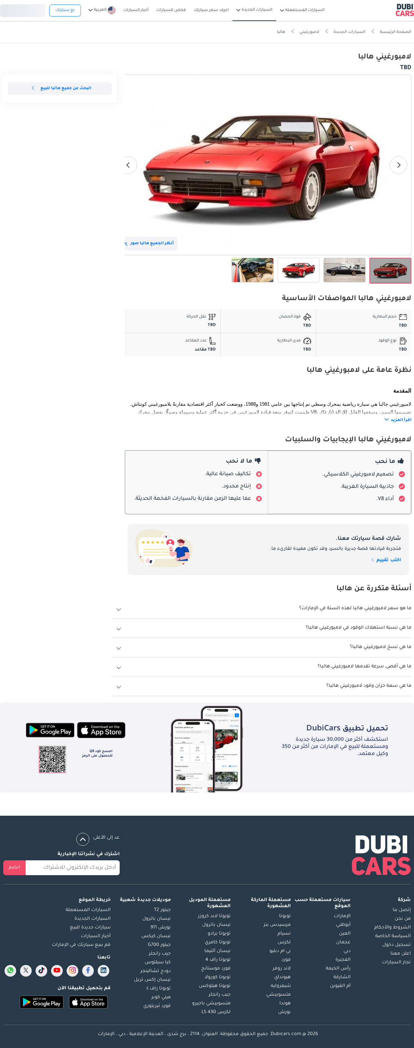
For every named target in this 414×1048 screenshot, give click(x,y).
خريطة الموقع (95, 900)
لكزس (284, 942)
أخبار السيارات (96, 936)
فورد (286, 960)
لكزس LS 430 (216, 1012)
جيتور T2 (162, 910)
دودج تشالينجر (155, 971)
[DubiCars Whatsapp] (10, 971)
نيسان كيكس (156, 936)
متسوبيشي (278, 995)
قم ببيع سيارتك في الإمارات (81, 945)
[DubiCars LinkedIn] (103, 971)
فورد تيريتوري (157, 1006)
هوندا (285, 1003)
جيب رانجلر (220, 995)
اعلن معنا (400, 954)
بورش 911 (160, 927)
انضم (14, 867)
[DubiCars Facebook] (88, 971)
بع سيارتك (65, 10)
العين (345, 934)
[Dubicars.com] (381, 856)
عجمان (343, 942)
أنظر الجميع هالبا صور (152, 243)
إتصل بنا (402, 910)
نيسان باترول (216, 925)
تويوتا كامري (218, 942)
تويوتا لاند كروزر (214, 916)
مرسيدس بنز (277, 925)
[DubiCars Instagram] (72, 971)
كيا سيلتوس (158, 962)
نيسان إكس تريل (152, 980)
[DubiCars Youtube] (57, 971)
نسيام (284, 934)
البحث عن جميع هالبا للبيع (65, 88)
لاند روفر (282, 968)
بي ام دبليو (280, 951)
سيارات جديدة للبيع (90, 927)
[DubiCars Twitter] (26, 971)
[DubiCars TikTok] (41, 971)
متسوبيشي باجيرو (211, 1003)
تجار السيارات (396, 962)
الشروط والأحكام (392, 927)
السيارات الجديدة (92, 919)
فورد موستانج (216, 968)
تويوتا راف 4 (218, 960)
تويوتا (285, 916)
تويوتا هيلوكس (215, 986)
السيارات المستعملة (88, 910)
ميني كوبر (161, 997)
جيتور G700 (159, 945)
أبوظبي (343, 925)
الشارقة (342, 977)
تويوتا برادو (219, 934)
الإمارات (342, 916)
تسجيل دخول (22, 9)
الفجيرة (343, 960)
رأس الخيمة (338, 968)
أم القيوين (340, 986)
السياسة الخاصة (393, 936)
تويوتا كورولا (218, 977)
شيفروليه (281, 986)
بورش (284, 1012)
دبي (347, 951)
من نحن (403, 919)
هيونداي (282, 977)
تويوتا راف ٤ (159, 988)
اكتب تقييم (388, 560)
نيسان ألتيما (217, 951)
